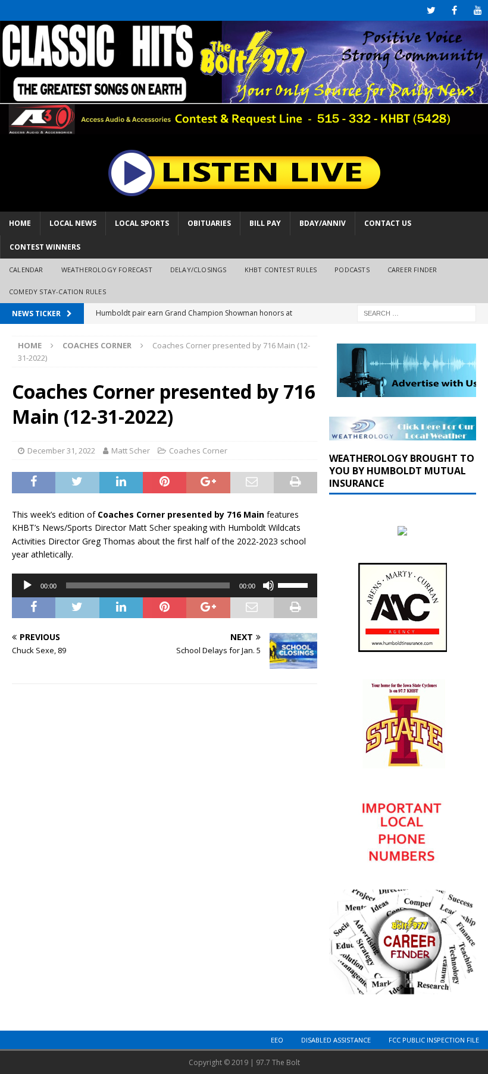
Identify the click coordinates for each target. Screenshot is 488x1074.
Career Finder (412, 269)
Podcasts (352, 269)
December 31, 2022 (61, 450)
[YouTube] (477, 10)
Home (20, 223)
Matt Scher (130, 450)
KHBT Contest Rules (281, 269)
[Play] (27, 585)
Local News (72, 223)
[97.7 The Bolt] (244, 127)
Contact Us (387, 223)
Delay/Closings (198, 269)
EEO (277, 1039)
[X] (431, 10)
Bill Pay (265, 223)
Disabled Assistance (336, 1039)
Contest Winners (45, 247)
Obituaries (209, 223)
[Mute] (268, 585)
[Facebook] (454, 10)
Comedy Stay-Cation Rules (57, 291)
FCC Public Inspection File (434, 1039)
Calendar (26, 269)
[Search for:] (416, 312)
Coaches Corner (198, 450)
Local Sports (142, 223)
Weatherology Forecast (106, 269)
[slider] (294, 584)
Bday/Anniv (322, 223)
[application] (164, 585)
